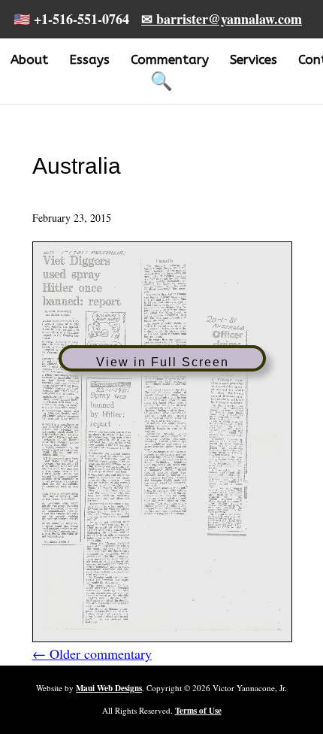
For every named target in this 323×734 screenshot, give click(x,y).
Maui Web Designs (109, 688)
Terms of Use (198, 711)
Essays (89, 59)
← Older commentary (92, 654)
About (29, 59)
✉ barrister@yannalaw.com (221, 19)
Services (253, 59)
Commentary (170, 59)
